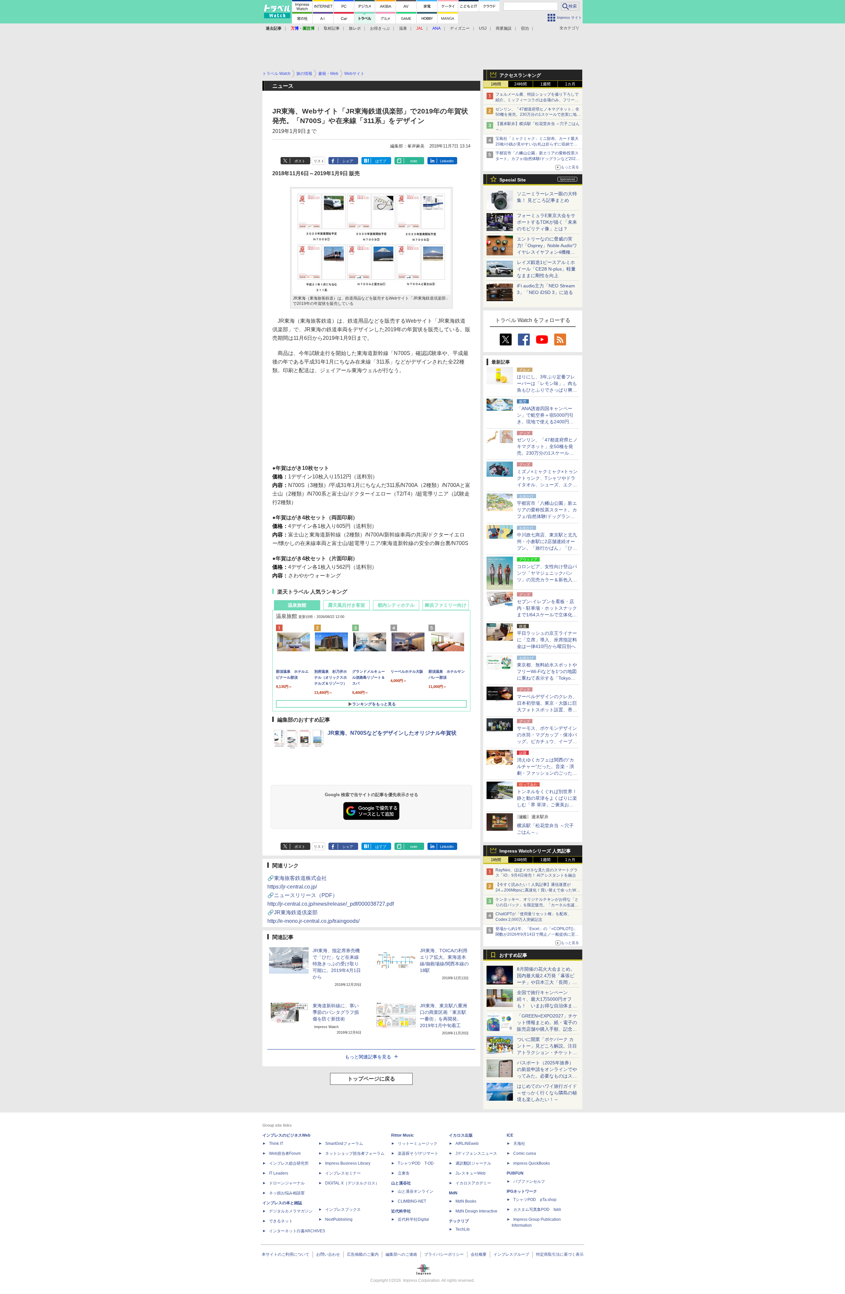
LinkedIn (447, 161)
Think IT (276, 1143)
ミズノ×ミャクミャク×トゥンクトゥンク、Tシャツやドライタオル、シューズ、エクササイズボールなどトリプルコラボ (547, 485)
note (413, 161)
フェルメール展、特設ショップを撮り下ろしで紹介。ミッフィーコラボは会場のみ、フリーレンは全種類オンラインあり (537, 100)
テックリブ (459, 1221)
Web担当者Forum (285, 1153)
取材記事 (332, 28)
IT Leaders (278, 1173)
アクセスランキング (520, 75)
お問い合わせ (328, 1254)
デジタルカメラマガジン (291, 1211)
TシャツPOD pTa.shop (535, 1199)
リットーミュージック (417, 1143)
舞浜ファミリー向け (445, 605)
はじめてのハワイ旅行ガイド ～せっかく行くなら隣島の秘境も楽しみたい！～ (547, 1093)
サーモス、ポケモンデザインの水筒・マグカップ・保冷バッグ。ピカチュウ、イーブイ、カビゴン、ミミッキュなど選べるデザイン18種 (547, 741)
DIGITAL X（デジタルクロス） (352, 1183)
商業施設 (504, 28)
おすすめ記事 (513, 955)
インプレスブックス (343, 1209)
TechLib (463, 1229)
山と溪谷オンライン (415, 1191)
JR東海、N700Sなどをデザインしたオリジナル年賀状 (391, 733)
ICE (510, 1135)
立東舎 (404, 1173)
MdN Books (466, 1201)
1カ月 (570, 84)
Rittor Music (402, 1135)
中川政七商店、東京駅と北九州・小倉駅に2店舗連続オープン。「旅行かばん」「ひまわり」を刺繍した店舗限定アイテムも (547, 548)
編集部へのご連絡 (401, 1254)
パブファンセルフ (529, 1181)
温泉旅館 (297, 605)
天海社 (519, 1143)
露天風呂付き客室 (346, 605)
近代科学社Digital (413, 1219)
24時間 (520, 84)
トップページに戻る (371, 1079)
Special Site (512, 179)
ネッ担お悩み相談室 (287, 1193)
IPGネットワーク (522, 1191)
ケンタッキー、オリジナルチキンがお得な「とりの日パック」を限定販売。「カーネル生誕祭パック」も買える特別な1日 (537, 905)
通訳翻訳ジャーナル (473, 1163)
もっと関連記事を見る (368, 1056)
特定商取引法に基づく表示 (560, 1254)
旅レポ (355, 28)
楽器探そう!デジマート (418, 1153)
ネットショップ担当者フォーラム (355, 1153)
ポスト (299, 161)
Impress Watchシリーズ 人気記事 (535, 851)
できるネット (281, 1221)
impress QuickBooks (531, 1163)
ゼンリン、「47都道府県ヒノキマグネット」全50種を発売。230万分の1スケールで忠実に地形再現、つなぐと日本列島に (538, 115)
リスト (319, 161)
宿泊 (525, 28)
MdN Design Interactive (476, 1211)
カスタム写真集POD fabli (537, 1209)
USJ (483, 28)
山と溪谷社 (401, 1183)
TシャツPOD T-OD (416, 1163)
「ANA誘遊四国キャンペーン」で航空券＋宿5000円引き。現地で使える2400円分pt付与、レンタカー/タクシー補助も (547, 421)
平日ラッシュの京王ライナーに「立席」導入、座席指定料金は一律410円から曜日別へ (547, 640)
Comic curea (524, 1153)
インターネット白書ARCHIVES (297, 1231)
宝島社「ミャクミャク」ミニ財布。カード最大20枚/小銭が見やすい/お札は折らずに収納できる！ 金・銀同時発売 (537, 144)
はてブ (380, 161)
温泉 (403, 28)
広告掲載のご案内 (363, 1254)
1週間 (545, 84)
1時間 (496, 84)
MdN (453, 1193)
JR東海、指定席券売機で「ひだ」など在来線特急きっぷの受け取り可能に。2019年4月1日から (337, 964)
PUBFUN (515, 1173)
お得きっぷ (380, 28)
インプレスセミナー (343, 1173)
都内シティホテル (396, 605)
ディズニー (460, 28)
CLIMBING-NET (412, 1201)
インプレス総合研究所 (289, 1163)
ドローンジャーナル (287, 1183)
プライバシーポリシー (444, 1254)
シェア (347, 161)
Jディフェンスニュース (476, 1153)
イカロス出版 (461, 1135)
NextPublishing (339, 1219)
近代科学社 (401, 1211)
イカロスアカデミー (473, 1183)
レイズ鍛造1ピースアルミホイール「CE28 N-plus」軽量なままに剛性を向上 (546, 269)
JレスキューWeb (471, 1173)
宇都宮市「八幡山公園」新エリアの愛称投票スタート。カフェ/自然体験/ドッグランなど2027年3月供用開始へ (537, 159)
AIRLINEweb (467, 1143)
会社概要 (479, 1254)
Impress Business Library (347, 1163)
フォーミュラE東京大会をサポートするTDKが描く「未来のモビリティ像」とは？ (547, 222)
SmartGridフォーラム (344, 1143)
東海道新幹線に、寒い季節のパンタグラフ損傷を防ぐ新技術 (336, 1012)
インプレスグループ (511, 1254)
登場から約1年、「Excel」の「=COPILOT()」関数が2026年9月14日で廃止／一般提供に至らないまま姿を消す (537, 934)
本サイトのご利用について (285, 1254)
